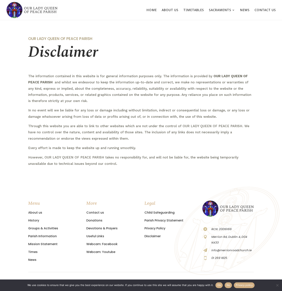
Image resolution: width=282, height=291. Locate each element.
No (228, 285)
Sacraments (220, 10)
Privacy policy (244, 285)
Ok (219, 285)
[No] (277, 285)
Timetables (193, 10)
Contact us (265, 10)
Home (151, 10)
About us (170, 10)
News (245, 10)
